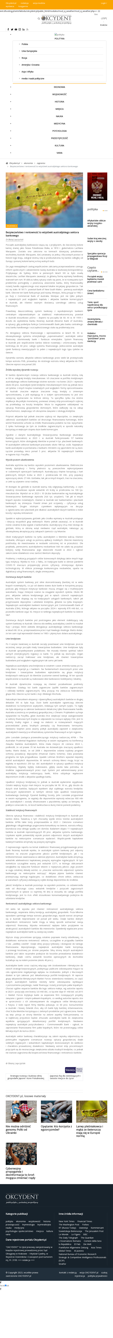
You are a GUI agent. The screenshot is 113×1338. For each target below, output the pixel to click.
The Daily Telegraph (68, 1237)
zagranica (12, 226)
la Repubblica (65, 1244)
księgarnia (23, 6)
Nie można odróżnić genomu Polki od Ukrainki (18, 1129)
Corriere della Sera (92, 1241)
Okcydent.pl (11, 3)
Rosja (24, 57)
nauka (59, 116)
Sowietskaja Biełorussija (70, 1231)
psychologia (59, 130)
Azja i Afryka (27, 71)
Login (103, 3)
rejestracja (80, 1276)
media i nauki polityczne (33, 78)
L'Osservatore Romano (70, 1241)
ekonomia (59, 87)
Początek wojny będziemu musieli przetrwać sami (95, 279)
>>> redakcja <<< (26, 1260)
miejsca (59, 109)
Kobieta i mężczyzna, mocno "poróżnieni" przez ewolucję (96, 337)
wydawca (10, 6)
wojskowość (59, 94)
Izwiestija (83, 1227)
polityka (59, 38)
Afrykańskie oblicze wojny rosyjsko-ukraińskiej (96, 223)
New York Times (66, 1221)
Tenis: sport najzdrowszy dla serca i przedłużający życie (97, 306)
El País (77, 1244)
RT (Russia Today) (67, 1227)
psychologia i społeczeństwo (19, 1231)
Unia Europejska (29, 51)
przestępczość (59, 138)
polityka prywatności (97, 1276)
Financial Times (84, 1221)
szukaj (104, 1272)
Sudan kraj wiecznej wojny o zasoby (96, 239)
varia (59, 152)
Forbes (85, 1224)
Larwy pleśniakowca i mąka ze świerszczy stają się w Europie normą (89, 1131)
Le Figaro (75, 1234)
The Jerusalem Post (94, 1231)
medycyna (59, 123)
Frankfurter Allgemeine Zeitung (73, 1247)
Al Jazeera (79, 1250)
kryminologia (28, 1224)
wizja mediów (39, 3)
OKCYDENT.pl (24, 1276)
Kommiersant (97, 1227)
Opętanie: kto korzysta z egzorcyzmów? (56, 1128)
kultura (59, 145)
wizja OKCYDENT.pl (89, 1272)
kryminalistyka (44, 1224)
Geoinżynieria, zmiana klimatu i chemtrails (95, 322)
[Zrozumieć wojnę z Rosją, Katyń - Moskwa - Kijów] (97, 186)
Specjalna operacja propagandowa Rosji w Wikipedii (97, 256)
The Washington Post (69, 1224)
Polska (25, 44)
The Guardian (87, 1237)
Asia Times (96, 1247)
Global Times (65, 1250)
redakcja (25, 3)
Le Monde (63, 1234)
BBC (85, 1234)
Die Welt (87, 1244)
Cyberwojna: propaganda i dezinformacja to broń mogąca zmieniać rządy (20, 1173)
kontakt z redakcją (68, 1272)
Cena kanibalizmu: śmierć (95, 292)
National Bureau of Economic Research (77, 1254)
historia (59, 101)
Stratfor (62, 1264)
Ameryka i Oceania (30, 64)
